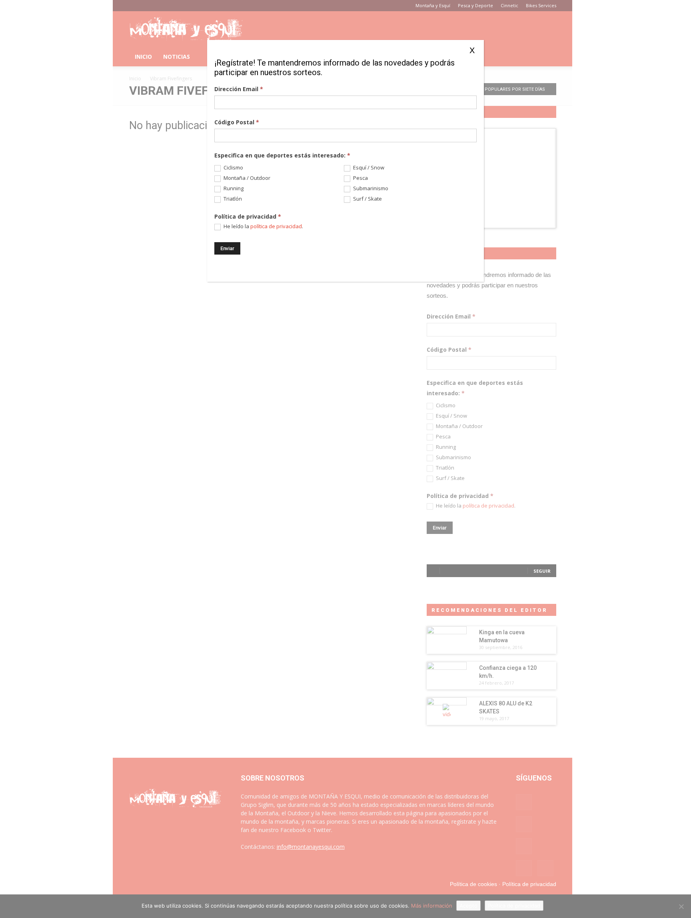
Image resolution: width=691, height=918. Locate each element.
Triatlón (232, 198)
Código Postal (236, 122)
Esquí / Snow (368, 167)
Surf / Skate (367, 198)
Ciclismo (232, 167)
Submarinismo (370, 188)
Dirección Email (238, 89)
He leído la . (262, 226)
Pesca (360, 178)
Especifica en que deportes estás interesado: (282, 155)
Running (233, 188)
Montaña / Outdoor (246, 178)
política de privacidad (276, 226)
